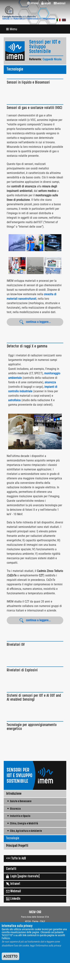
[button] (12, 29)
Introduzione (13, 794)
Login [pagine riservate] (24, 876)
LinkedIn (15, 899)
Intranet (15, 884)
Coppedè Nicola (52, 59)
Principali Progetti (17, 846)
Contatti (11, 869)
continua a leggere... (38, 322)
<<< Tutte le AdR (16, 859)
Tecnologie (12, 838)
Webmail (15, 891)
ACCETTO (10, 956)
